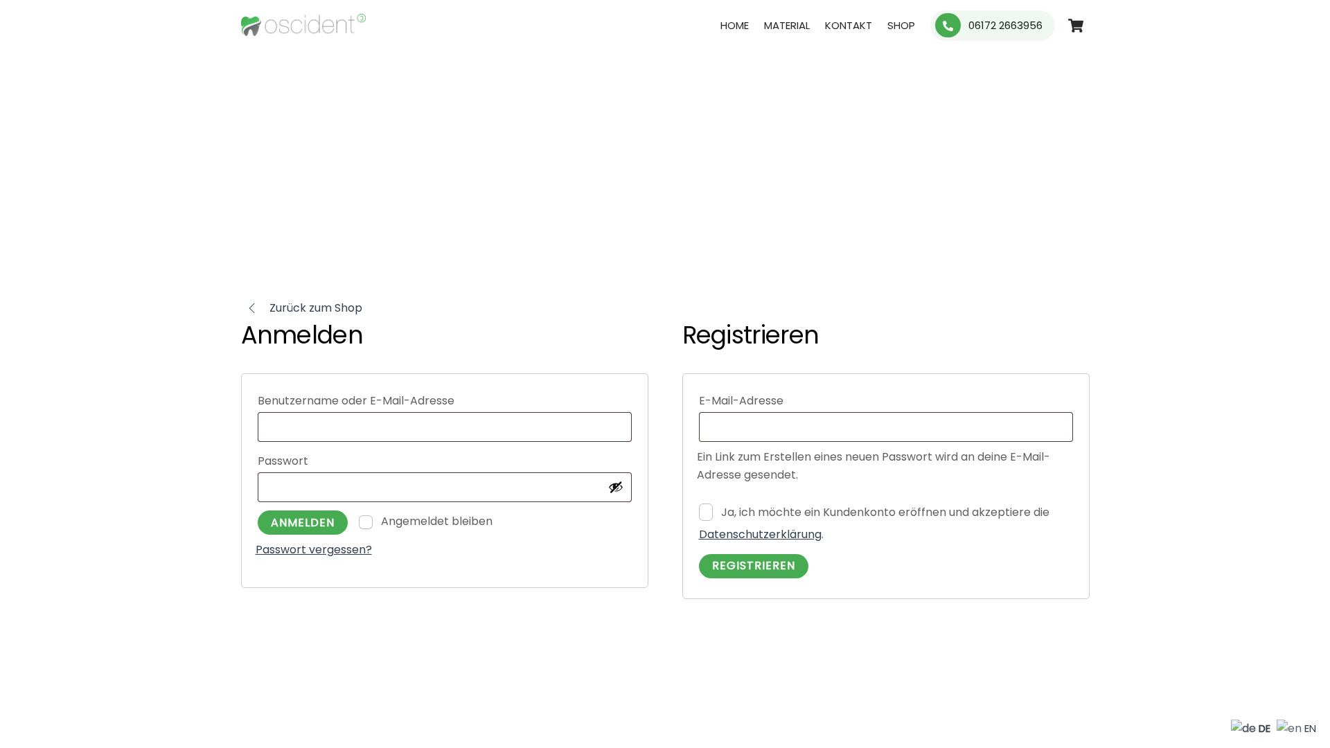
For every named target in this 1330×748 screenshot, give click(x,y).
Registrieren (753, 565)
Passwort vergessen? (314, 550)
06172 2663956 (1004, 25)
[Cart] (1076, 25)
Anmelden (303, 523)
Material (787, 25)
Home (734, 25)
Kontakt (848, 25)
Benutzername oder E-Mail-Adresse (392, 400)
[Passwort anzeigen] (615, 487)
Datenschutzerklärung (760, 534)
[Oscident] (303, 29)
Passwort (319, 460)
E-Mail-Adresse (777, 400)
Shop (901, 25)
